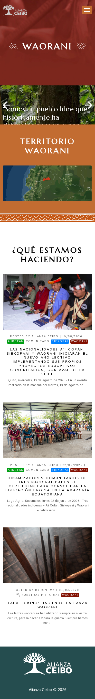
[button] (88, 105)
